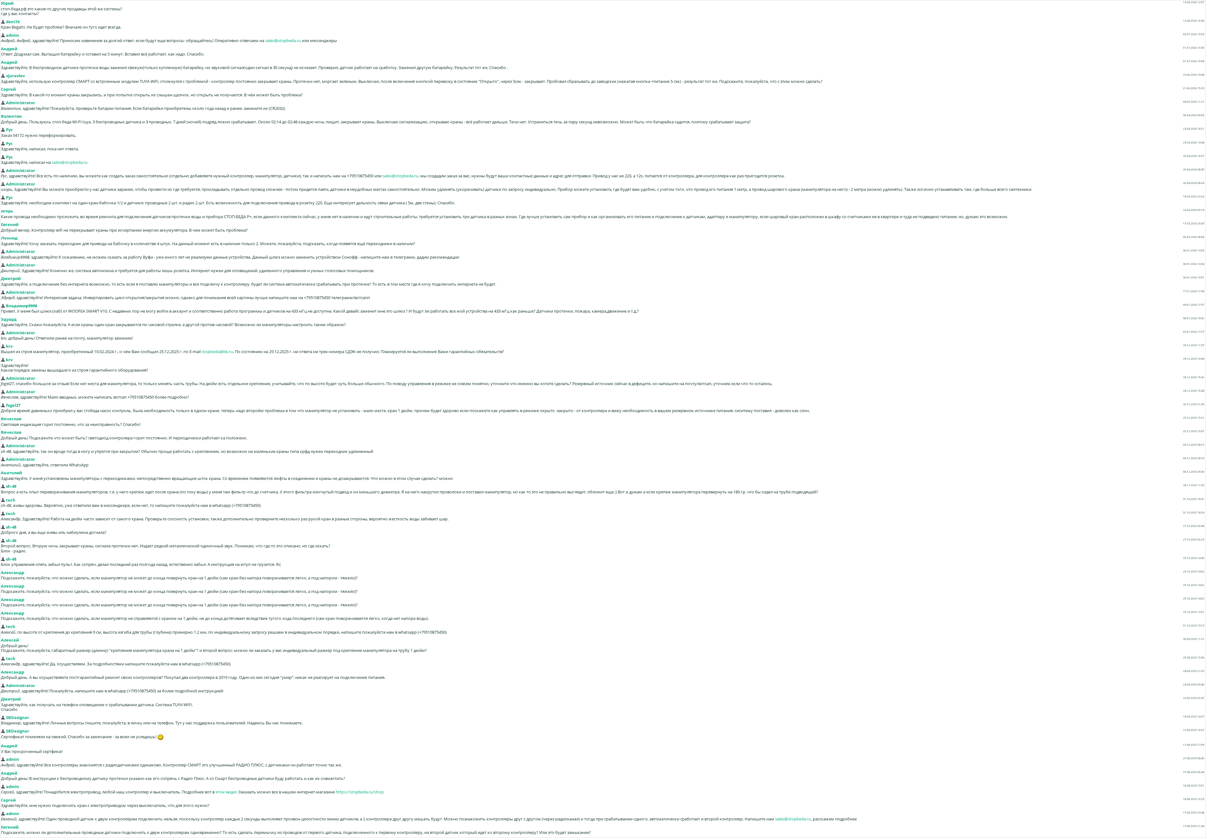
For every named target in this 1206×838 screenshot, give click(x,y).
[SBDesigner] (3, 717)
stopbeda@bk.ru (217, 351)
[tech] (3, 500)
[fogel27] (3, 405)
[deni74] (3, 21)
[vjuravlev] (3, 75)
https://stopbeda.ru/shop (360, 792)
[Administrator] (3, 102)
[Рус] (3, 129)
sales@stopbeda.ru (283, 40)
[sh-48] (3, 486)
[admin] (3, 35)
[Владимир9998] (3, 306)
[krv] (3, 346)
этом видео (226, 792)
